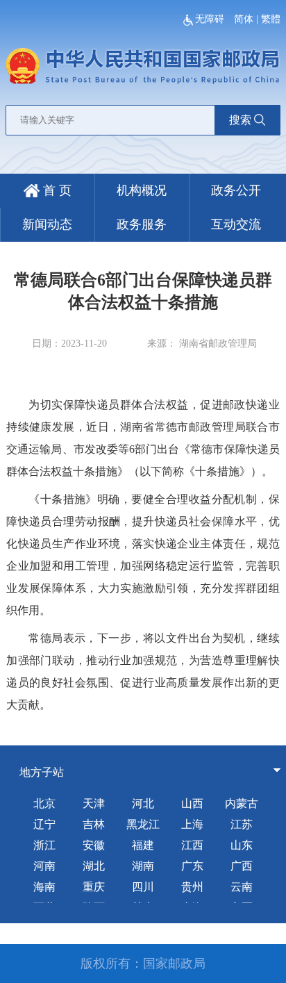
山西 (192, 803)
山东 (241, 845)
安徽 (94, 845)
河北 (143, 803)
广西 (241, 866)
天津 (94, 803)
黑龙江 (143, 824)
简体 (243, 19)
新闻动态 (47, 224)
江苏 (241, 824)
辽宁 (44, 824)
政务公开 (236, 190)
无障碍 (211, 19)
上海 (192, 824)
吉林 (94, 824)
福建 (143, 845)
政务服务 (142, 224)
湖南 (143, 866)
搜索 (240, 120)
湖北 (94, 866)
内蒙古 (241, 803)
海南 (44, 887)
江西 (192, 845)
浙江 (44, 845)
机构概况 (142, 190)
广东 (192, 866)
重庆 (94, 887)
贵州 (192, 887)
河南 (44, 866)
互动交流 (236, 224)
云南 (241, 887)
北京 (44, 803)
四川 (143, 887)
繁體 (270, 19)
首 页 (56, 190)
